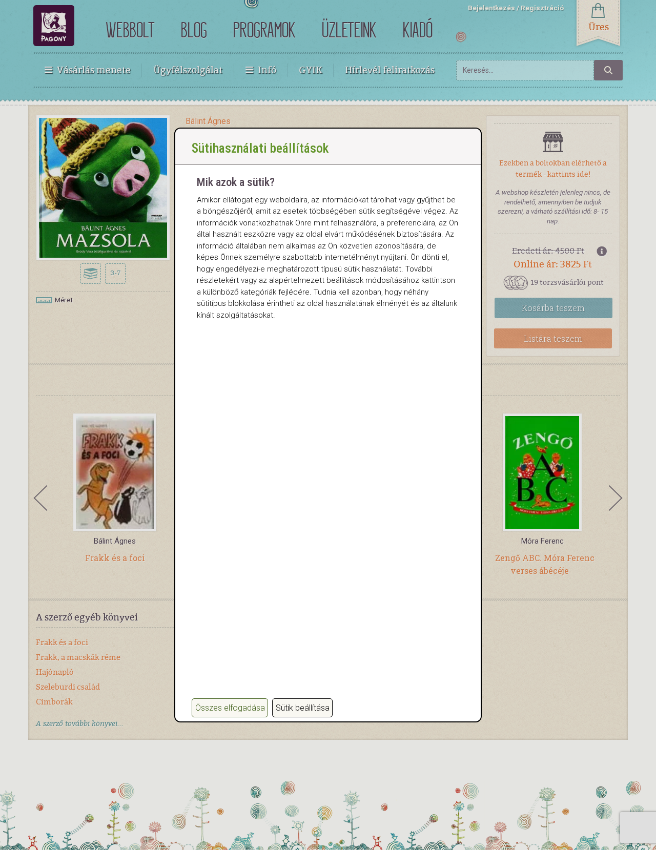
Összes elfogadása (230, 708)
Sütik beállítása (303, 708)
